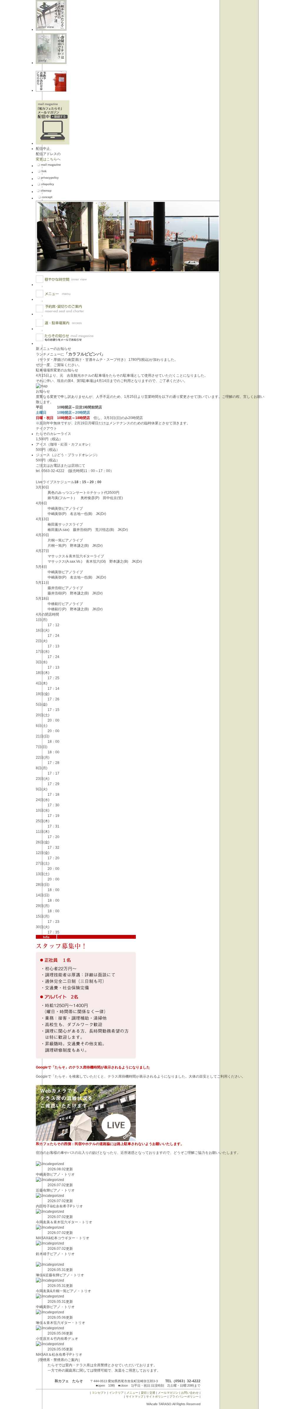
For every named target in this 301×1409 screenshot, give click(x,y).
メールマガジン (168, 1392)
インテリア (116, 1392)
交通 (152, 1392)
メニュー (132, 1392)
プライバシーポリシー (184, 1396)
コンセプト (99, 1392)
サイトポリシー (156, 1396)
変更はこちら (46, 159)
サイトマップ (134, 1396)
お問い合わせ (190, 1392)
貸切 (144, 1392)
